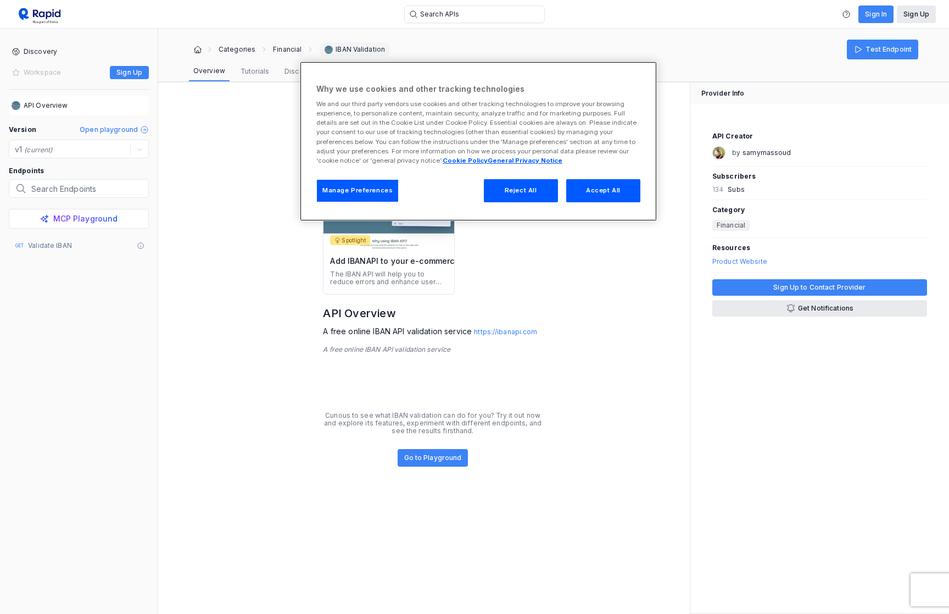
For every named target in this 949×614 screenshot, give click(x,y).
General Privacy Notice (525, 160)
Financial (287, 49)
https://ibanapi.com (505, 332)
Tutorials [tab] (255, 71)
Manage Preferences (357, 190)
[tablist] (259, 71)
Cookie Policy (465, 160)
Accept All (603, 190)
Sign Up (916, 14)
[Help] (846, 14)
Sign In (876, 14)
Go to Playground (433, 457)
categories (237, 49)
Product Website (739, 261)
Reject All (521, 190)
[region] (478, 141)
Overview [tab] (209, 71)
